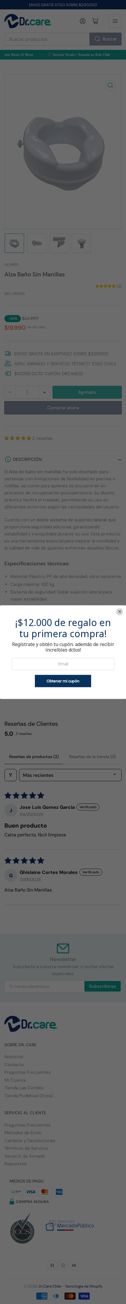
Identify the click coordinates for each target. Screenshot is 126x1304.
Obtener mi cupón (63, 681)
